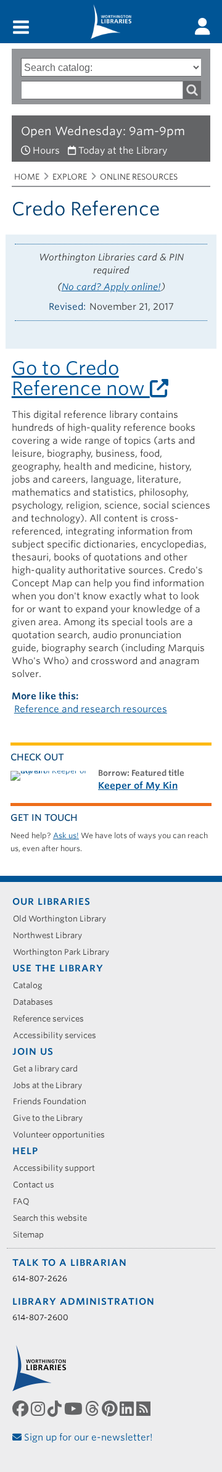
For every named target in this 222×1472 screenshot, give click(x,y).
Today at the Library (122, 150)
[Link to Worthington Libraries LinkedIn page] (128, 1409)
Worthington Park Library (65, 952)
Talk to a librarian (69, 1262)
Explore (69, 176)
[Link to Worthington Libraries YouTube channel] (74, 1409)
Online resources (139, 176)
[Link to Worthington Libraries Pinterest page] (111, 1409)
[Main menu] (21, 28)
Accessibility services (59, 1035)
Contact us (38, 1184)
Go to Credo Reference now (81, 378)
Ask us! (66, 835)
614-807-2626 (39, 1278)
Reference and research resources (90, 709)
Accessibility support (58, 1168)
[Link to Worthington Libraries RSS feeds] (144, 1409)
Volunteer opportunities (63, 1134)
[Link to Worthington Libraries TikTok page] (55, 1409)
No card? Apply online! (111, 287)
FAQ (26, 1201)
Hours (46, 150)
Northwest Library (52, 935)
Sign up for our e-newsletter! (87, 1437)
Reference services (53, 1018)
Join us (33, 1051)
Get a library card (50, 1068)
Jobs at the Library (52, 1085)
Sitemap (33, 1234)
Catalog (32, 985)
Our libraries (51, 901)
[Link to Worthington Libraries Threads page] (93, 1409)
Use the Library (58, 968)
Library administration (83, 1301)
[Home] (111, 21)
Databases (37, 1002)
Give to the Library (52, 1118)
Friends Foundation (54, 1101)
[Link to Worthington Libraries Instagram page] (39, 1409)
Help (25, 1151)
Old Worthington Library (64, 918)
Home (26, 176)
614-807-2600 (40, 1317)
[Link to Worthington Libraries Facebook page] (21, 1409)
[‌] (202, 26)
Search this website (54, 1218)
